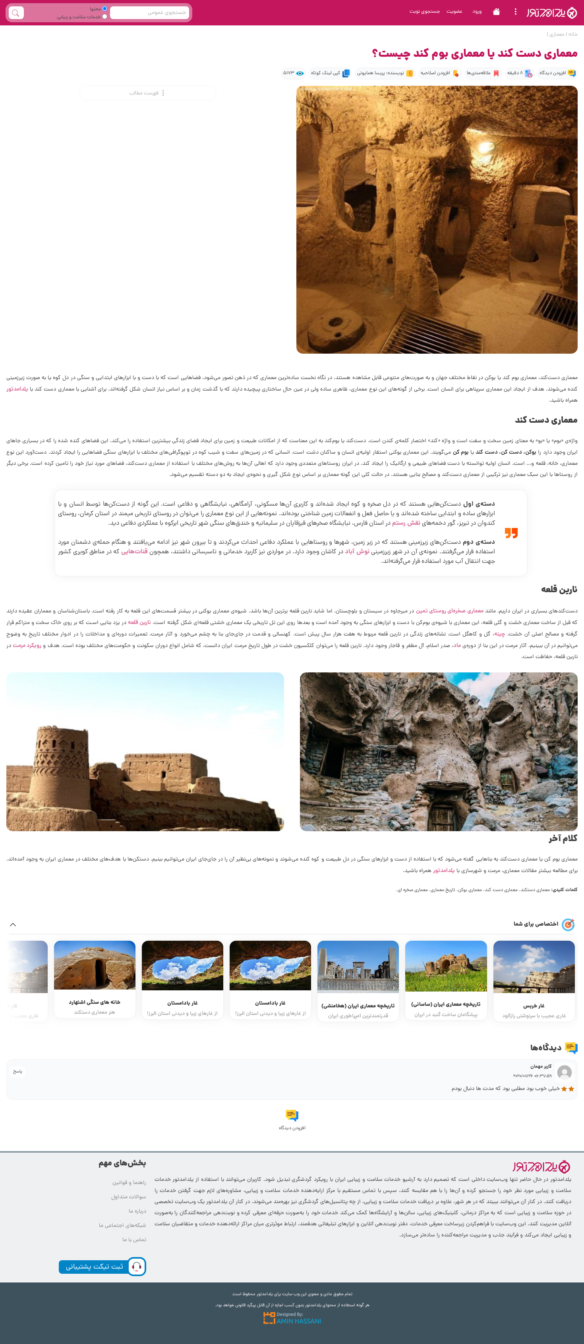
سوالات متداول (128, 1197)
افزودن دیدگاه (553, 73)
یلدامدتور (17, 389)
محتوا (96, 9)
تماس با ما (134, 1240)
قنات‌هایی (134, 552)
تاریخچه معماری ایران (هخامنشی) (446, 1006)
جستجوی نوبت (425, 11)
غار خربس (94, 1006)
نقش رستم (406, 523)
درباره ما (137, 1211)
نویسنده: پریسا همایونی (380, 73)
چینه (499, 634)
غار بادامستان (358, 1003)
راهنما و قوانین (129, 1183)
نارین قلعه (139, 622)
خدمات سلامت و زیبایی (79, 17)
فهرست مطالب (144, 93)
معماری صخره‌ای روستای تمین (449, 611)
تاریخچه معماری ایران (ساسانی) (534, 1005)
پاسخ (17, 1072)
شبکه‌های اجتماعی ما (122, 1226)
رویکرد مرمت (27, 645)
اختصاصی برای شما (536, 924)
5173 (288, 73)
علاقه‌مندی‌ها (479, 73)
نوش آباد (357, 552)
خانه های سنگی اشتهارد (182, 1003)
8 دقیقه (515, 73)
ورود (477, 11)
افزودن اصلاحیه (435, 73)
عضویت (454, 11)
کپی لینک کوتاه (325, 73)
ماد (457, 645)
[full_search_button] (16, 12)
